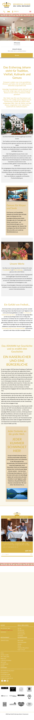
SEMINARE (3, 662)
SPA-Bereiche (21, 630)
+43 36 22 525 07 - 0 (6, 676)
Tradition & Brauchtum (23, 647)
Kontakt (3, 666)
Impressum (25, 714)
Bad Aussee (20, 640)
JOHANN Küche (5, 640)
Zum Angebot (5, 554)
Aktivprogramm (21, 633)
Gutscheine (3, 632)
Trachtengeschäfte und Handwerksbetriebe (13, 328)
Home (3, 625)
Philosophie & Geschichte (7, 630)
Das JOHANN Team (5, 628)
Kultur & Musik (21, 649)
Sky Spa (19, 628)
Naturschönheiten (22, 642)
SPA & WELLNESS (23, 625)
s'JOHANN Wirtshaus (6, 660)
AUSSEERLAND (22, 637)
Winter (19, 646)
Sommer (20, 644)
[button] (26, 37)
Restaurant (5, 637)
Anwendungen (21, 632)
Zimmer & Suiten (5, 654)
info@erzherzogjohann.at (7, 678)
